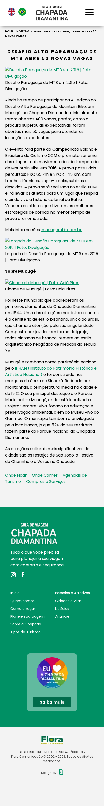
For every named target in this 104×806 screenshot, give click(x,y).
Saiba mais (52, 702)
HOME (9, 31)
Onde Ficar (16, 475)
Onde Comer (45, 475)
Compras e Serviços (46, 481)
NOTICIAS (23, 31)
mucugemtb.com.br (61, 230)
